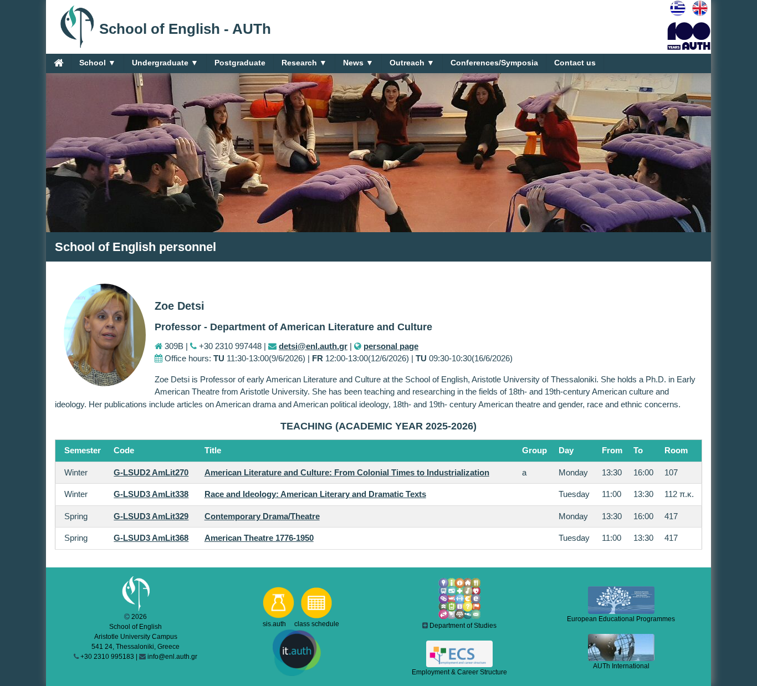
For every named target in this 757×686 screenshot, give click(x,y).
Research (304, 62)
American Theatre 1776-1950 (259, 537)
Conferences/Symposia (494, 62)
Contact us (575, 62)
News (358, 62)
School (97, 62)
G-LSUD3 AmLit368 (151, 537)
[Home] (58, 62)
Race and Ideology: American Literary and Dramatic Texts (315, 494)
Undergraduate (165, 62)
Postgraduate (239, 62)
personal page (391, 346)
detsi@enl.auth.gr (313, 346)
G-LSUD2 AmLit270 (151, 472)
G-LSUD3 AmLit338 (151, 494)
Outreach (412, 62)
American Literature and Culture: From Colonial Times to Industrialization (346, 472)
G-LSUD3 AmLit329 (151, 516)
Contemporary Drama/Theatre (262, 516)
